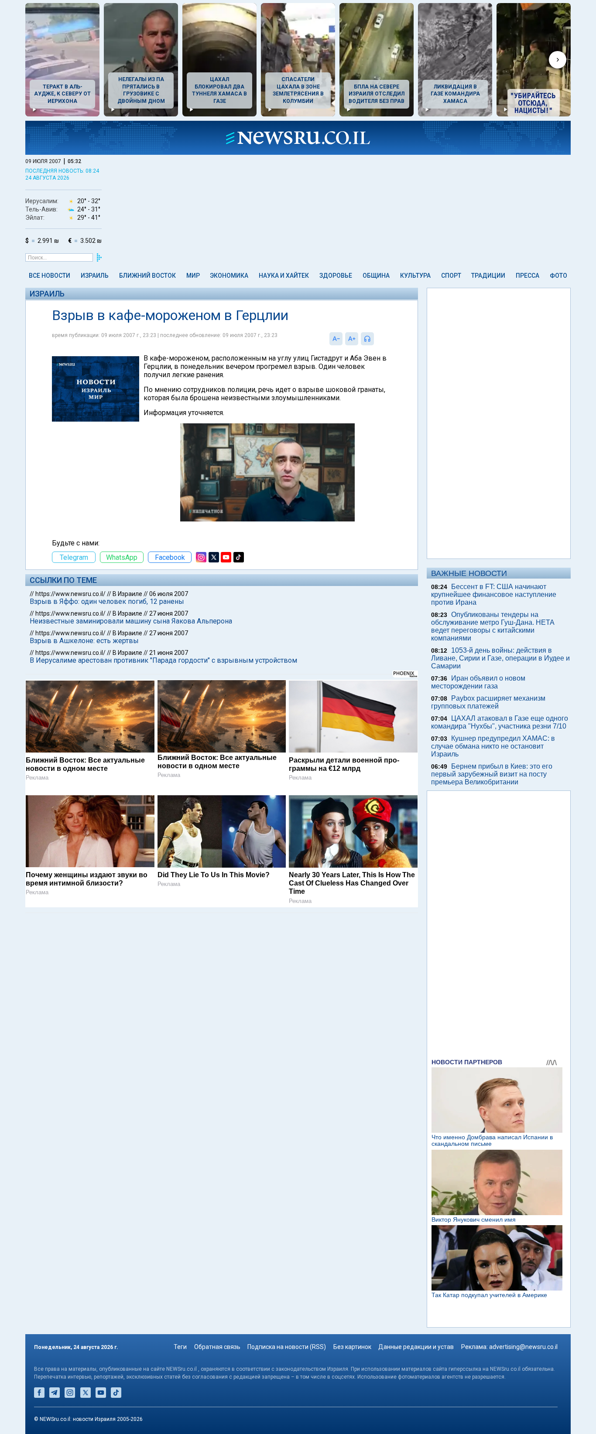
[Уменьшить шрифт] (336, 338)
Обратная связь (217, 1346)
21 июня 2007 (168, 652)
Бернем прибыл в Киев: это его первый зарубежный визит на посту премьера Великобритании (491, 774)
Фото (558, 275)
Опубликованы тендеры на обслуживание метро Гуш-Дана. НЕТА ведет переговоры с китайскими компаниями (493, 626)
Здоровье (335, 275)
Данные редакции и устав (416, 1346)
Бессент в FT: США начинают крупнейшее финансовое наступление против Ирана (493, 594)
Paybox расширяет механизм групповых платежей (488, 702)
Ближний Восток (147, 275)
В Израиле (127, 593)
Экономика (229, 275)
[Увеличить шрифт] (351, 338)
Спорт (451, 275)
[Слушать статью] (376, 338)
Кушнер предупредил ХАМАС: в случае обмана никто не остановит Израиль (493, 746)
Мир (193, 275)
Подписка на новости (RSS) (286, 1346)
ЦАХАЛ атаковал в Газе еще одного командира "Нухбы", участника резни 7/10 (499, 722)
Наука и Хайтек (284, 275)
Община (376, 275)
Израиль (95, 275)
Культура (415, 275)
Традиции (488, 275)
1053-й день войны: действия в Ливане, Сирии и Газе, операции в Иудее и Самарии (500, 658)
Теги (180, 1346)
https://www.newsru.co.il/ (70, 593)
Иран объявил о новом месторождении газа (478, 682)
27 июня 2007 (168, 613)
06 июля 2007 (168, 593)
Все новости (49, 275)
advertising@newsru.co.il (523, 1346)
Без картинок (352, 1346)
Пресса (527, 275)
